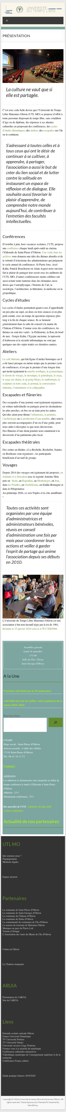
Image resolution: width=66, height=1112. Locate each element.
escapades (48, 130)
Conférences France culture (16, 1060)
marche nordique (36, 371)
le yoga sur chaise (12, 379)
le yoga (57, 375)
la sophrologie (49, 379)
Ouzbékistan (31, 484)
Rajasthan (27, 480)
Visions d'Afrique (11, 931)
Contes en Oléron (11, 949)
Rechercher (11, 716)
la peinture (50, 414)
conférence (13, 248)
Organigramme (10, 858)
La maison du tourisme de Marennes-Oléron (24, 925)
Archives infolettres (13, 810)
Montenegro (43, 480)
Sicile (15, 480)
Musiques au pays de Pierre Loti (18, 928)
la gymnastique (55, 371)
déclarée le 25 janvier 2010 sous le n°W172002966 (30, 628)
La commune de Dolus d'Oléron (18, 919)
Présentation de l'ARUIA (14, 997)
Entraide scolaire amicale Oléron (18, 1033)
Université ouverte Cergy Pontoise (19, 1045)
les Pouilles (14, 484)
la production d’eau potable (35, 418)
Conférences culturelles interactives (19, 1051)
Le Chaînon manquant (13, 964)
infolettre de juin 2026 (39, 806)
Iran (57, 480)
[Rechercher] (55, 722)
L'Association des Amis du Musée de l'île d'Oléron (27, 934)
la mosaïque (30, 375)
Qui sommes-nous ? (12, 855)
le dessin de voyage (13, 375)
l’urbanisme (36, 414)
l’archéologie (9, 418)
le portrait (33, 383)
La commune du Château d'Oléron (19, 916)
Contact (9, 766)
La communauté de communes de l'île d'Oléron (25, 922)
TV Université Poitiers (13, 1039)
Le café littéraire (11, 359)
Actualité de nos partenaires (31, 821)
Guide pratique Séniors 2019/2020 (19, 1075)
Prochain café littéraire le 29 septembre (27, 690)
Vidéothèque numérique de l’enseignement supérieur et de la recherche (31, 1056)
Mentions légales (10, 861)
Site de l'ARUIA (10, 1000)
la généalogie (45, 375)
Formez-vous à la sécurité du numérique (22, 1048)
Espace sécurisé (10, 876)
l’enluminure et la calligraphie (29, 387)
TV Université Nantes (13, 1042)
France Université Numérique (17, 1036)
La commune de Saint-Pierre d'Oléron (21, 909)
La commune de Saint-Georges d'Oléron (22, 912)
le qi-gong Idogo (31, 379)
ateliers (34, 130)
